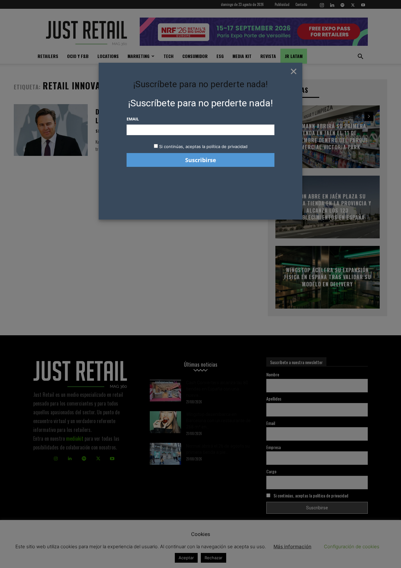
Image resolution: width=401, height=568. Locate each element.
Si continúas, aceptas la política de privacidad (203, 146)
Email (133, 119)
